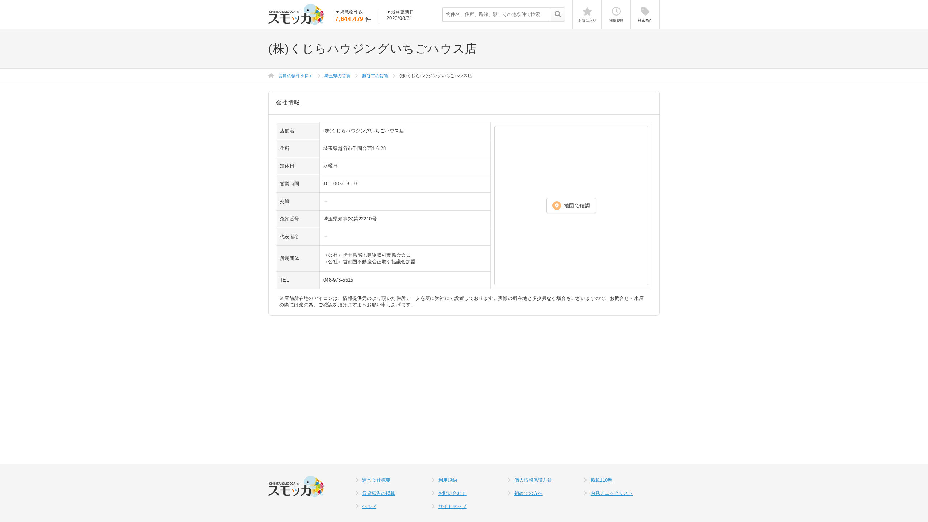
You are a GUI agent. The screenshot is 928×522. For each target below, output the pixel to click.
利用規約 (447, 480)
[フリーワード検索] (558, 15)
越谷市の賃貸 (375, 75)
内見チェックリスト (612, 493)
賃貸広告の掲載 (378, 493)
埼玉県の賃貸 (337, 75)
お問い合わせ (452, 493)
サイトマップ (452, 506)
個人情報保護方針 (533, 480)
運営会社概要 (376, 480)
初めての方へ (528, 493)
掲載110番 (601, 480)
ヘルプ (369, 506)
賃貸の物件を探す (295, 75)
